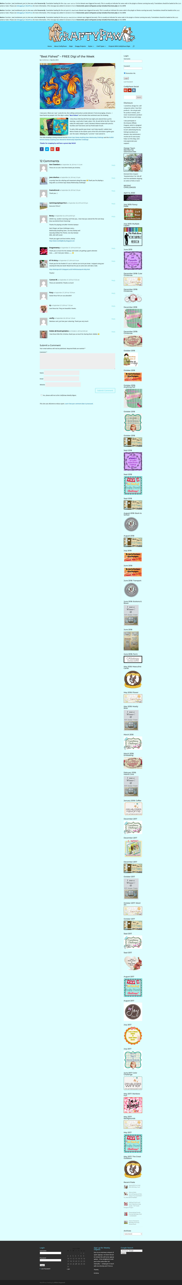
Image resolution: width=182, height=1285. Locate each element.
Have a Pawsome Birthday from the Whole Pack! (134, 1222)
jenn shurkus (54, 177)
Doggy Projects (80, 46)
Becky (51, 216)
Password (127, 66)
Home (50, 46)
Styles (90, 46)
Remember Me (130, 73)
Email (41, 379)
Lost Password (128, 82)
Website (42, 385)
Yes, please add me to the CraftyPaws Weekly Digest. (59, 395)
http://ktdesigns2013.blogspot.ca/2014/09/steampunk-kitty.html (69, 269)
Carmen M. (53, 280)
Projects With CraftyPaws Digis (119, 46)
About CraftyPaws (60, 46)
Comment (43, 352)
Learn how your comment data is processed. (79, 404)
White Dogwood (59, 1282)
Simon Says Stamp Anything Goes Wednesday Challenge (86, 137)
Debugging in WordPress (25, 6)
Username (127, 59)
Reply (113, 165)
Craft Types (100, 46)
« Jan (68, 1269)
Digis (71, 46)
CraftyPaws (45, 60)
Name (42, 373)
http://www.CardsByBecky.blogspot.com (62, 241)
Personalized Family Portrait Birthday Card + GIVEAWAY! (135, 1214)
